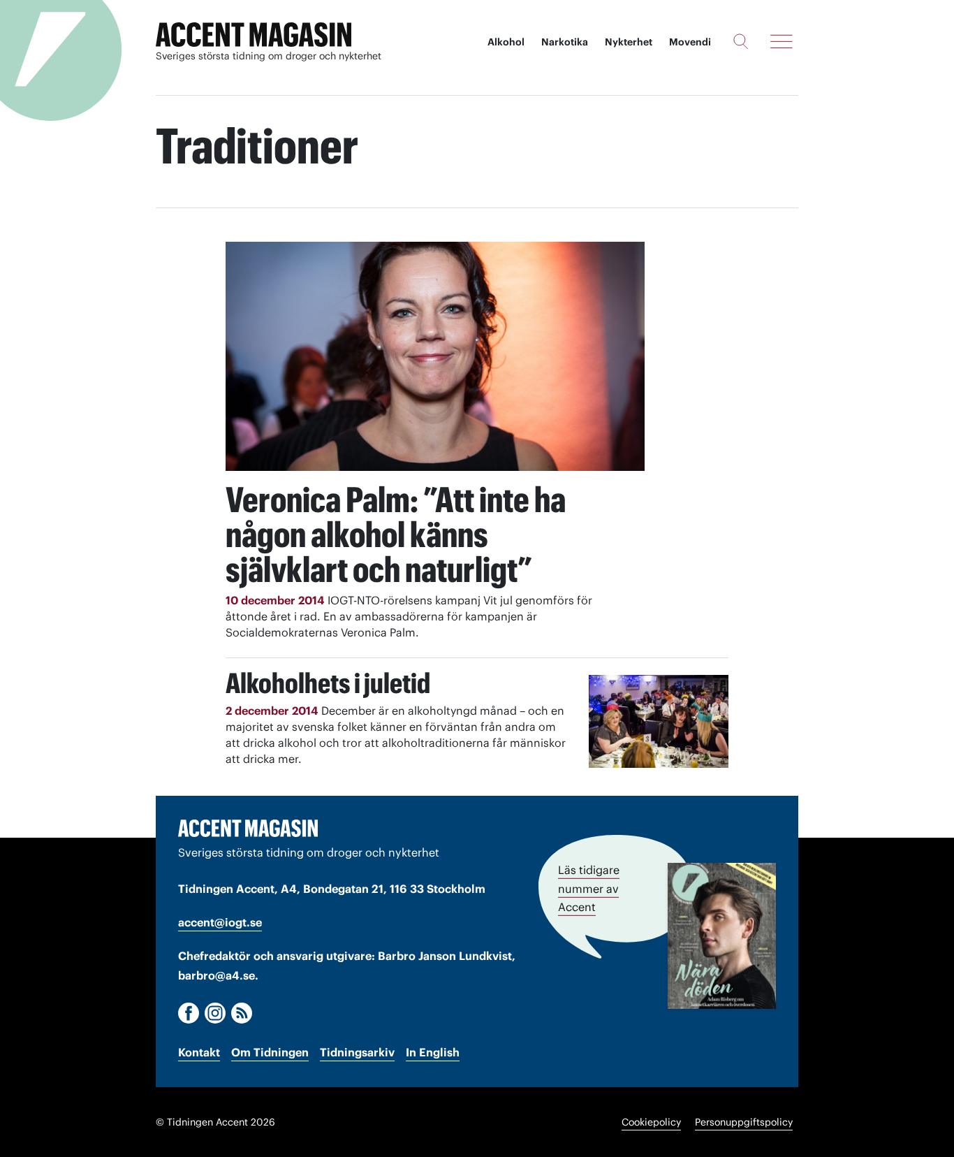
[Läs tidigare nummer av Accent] (722, 935)
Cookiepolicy (651, 1122)
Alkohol (505, 42)
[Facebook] (188, 1013)
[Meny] (781, 41)
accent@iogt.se (220, 922)
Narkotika (564, 42)
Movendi (690, 42)
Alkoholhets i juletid (328, 683)
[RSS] (241, 1013)
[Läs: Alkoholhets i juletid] (658, 721)
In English (433, 1052)
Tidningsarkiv (357, 1052)
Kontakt (199, 1052)
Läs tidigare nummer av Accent (588, 889)
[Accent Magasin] (253, 35)
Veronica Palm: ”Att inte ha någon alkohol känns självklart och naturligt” (396, 534)
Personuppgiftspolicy (744, 1122)
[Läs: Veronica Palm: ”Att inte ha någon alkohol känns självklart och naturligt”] (435, 356)
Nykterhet (628, 42)
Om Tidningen (270, 1052)
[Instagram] (215, 1013)
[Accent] (248, 828)
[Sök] (741, 41)
